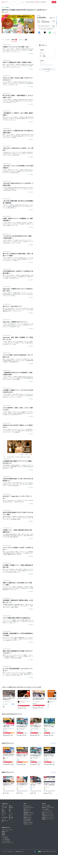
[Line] (50, 32)
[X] (45, 32)
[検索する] (22, 2)
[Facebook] (39, 32)
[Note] (55, 32)
